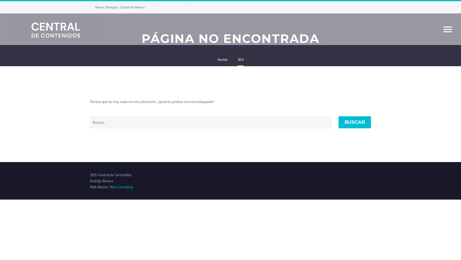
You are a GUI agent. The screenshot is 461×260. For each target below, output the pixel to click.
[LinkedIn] (164, 7)
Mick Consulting (121, 187)
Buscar (355, 122)
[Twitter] (171, 7)
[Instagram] (178, 7)
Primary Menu (447, 29)
